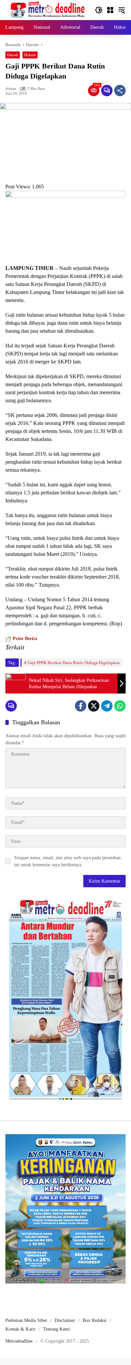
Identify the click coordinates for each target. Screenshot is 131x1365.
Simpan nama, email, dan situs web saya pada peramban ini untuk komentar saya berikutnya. (67, 861)
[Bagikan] (120, 90)
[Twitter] (93, 706)
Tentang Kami (56, 1329)
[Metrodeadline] (46, 9)
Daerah (12, 55)
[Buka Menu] (110, 10)
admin (10, 89)
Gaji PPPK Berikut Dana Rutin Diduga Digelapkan (74, 662)
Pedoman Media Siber (26, 1320)
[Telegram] (107, 706)
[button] (99, 10)
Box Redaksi (94, 1320)
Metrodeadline (19, 1341)
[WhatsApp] (120, 706)
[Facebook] (80, 706)
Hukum (30, 55)
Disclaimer (65, 1320)
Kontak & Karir (20, 1329)
